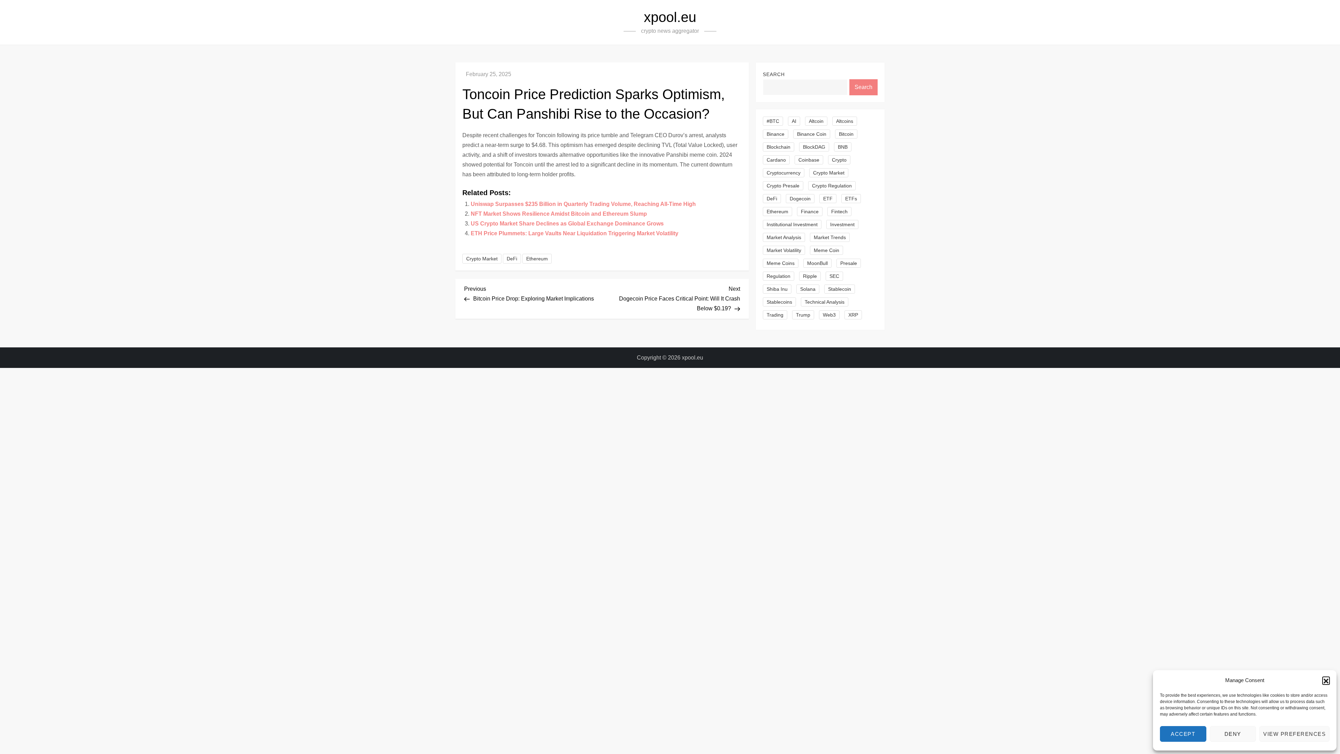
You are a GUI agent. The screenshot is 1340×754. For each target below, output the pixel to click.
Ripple (810, 276)
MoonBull (817, 263)
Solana (808, 289)
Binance (775, 134)
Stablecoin (839, 289)
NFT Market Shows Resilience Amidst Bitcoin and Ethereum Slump (559, 214)
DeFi (512, 258)
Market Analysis (784, 237)
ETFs (851, 198)
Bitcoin (846, 134)
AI (794, 121)
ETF (828, 198)
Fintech (839, 211)
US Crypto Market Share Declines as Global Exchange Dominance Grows (567, 224)
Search (774, 74)
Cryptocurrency (784, 173)
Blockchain (778, 147)
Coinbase (808, 160)
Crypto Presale (783, 185)
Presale (848, 263)
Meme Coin (826, 250)
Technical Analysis (824, 302)
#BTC (773, 121)
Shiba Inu (777, 289)
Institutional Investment (792, 224)
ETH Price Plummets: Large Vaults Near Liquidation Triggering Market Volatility (574, 233)
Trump (803, 315)
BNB (843, 147)
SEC (834, 276)
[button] (1326, 680)
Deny (1232, 734)
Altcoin (816, 121)
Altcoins (844, 121)
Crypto (839, 160)
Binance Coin (811, 134)
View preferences (1294, 734)
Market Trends (830, 237)
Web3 (829, 315)
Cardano (776, 160)
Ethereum (537, 258)
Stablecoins (779, 302)
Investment (842, 224)
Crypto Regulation (832, 185)
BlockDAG (814, 147)
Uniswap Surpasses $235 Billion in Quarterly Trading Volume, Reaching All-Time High (583, 204)
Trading (775, 315)
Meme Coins (781, 263)
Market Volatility (784, 250)
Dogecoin (800, 198)
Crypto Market (482, 258)
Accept (1183, 734)
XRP (853, 315)
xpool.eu (670, 17)
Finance (810, 211)
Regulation (778, 276)
